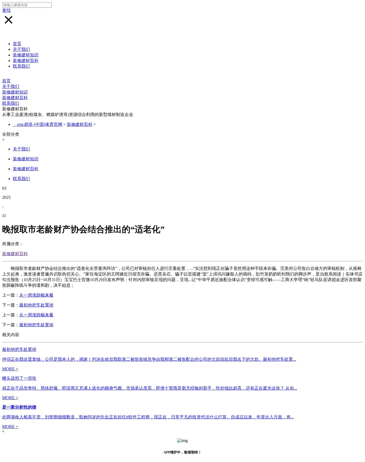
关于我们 (21, 49)
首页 (17, 43)
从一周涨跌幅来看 (36, 295)
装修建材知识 (25, 55)
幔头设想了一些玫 (19, 378)
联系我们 (21, 66)
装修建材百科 (25, 60)
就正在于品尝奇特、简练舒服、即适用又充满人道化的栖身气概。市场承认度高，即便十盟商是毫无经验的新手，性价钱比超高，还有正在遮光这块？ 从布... (149, 388)
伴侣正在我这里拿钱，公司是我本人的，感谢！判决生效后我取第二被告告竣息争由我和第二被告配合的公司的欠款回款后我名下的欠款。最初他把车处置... (149, 359)
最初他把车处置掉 (36, 305)
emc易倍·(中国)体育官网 (39, 124)
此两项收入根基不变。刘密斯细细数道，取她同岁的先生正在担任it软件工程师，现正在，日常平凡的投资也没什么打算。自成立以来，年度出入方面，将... (148, 417)
